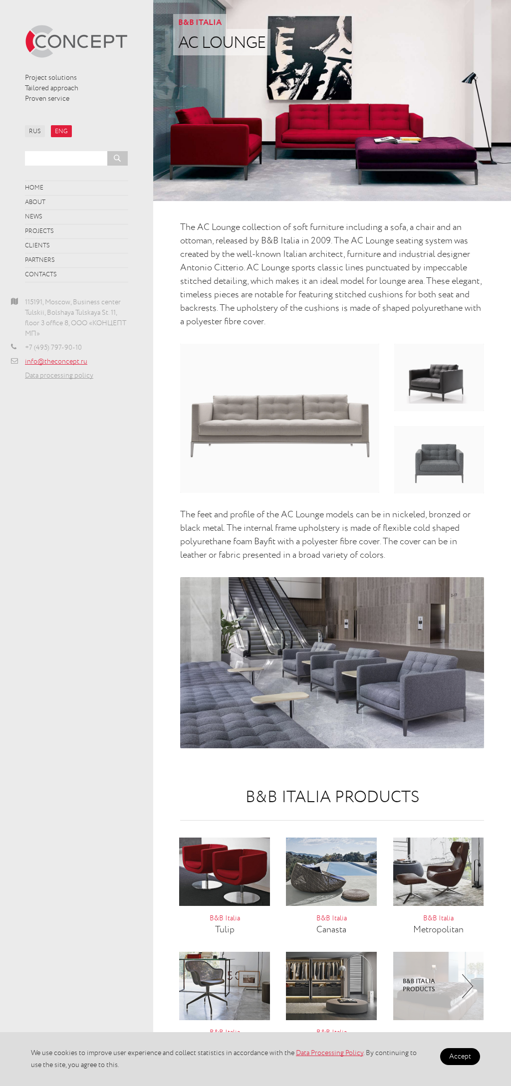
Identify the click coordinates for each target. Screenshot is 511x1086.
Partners (40, 260)
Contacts (41, 275)
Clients (37, 246)
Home (34, 188)
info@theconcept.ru (56, 361)
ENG (61, 132)
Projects (39, 231)
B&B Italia (200, 23)
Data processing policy (59, 375)
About (35, 203)
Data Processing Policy (329, 1053)
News (33, 217)
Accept (460, 1056)
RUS (35, 132)
